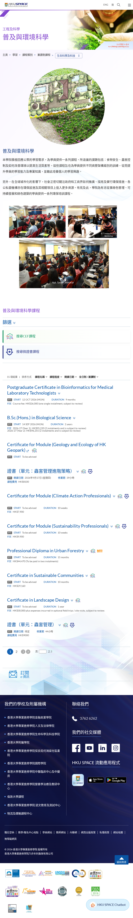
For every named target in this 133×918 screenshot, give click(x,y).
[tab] (66, 390)
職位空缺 (9, 832)
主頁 (5, 54)
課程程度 (54, 376)
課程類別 (27, 54)
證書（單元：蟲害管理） (32, 624)
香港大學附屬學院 (18, 742)
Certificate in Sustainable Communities (45, 575)
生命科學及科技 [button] (66, 55)
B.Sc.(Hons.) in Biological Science (39, 417)
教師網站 (61, 832)
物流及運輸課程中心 (19, 813)
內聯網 (73, 832)
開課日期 (69, 376)
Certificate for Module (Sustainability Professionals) (58, 525)
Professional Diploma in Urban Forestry (45, 550)
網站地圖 (118, 832)
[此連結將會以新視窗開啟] (96, 780)
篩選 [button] (7, 322)
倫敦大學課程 (15, 796)
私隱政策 (104, 832)
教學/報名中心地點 (28, 832)
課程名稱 (40, 376)
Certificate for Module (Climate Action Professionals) (59, 495)
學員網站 (47, 832)
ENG (105, 5)
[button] (118, 5)
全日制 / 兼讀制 (87, 376)
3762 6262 (88, 718)
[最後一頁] (28, 652)
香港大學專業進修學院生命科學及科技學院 (33, 734)
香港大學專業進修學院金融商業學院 (29, 717)
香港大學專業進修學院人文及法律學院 (30, 725)
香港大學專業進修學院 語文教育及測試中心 (33, 805)
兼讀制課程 (43, 54)
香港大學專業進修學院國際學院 (26, 763)
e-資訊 (24, 674)
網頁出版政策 (88, 832)
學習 (15, 54)
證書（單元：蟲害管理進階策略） (41, 471)
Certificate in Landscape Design (38, 599)
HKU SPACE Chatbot (111, 905)
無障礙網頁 (11, 838)
